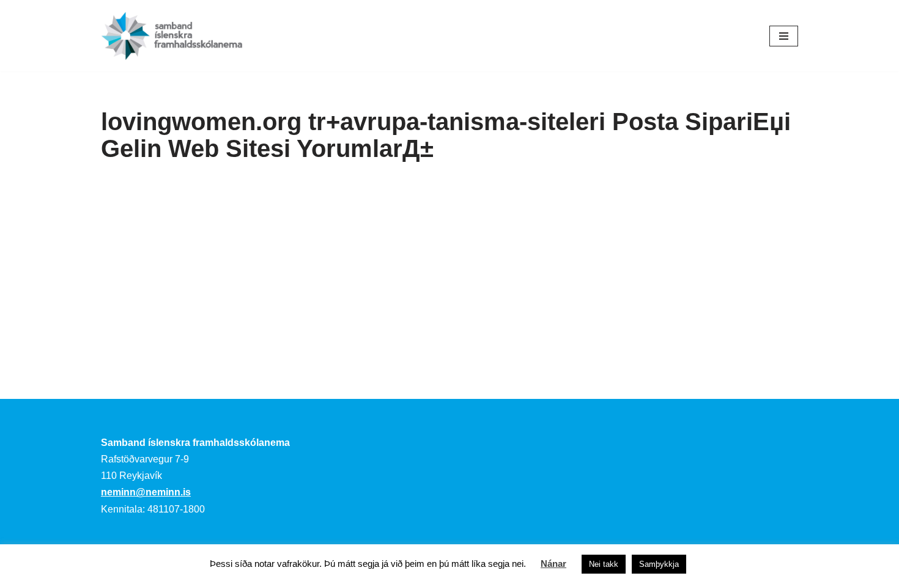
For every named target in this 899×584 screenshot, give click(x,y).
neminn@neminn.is (146, 492)
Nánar (553, 563)
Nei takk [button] (603, 564)
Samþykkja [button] (659, 564)
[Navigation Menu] (783, 36)
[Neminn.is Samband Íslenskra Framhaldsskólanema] (172, 35)
